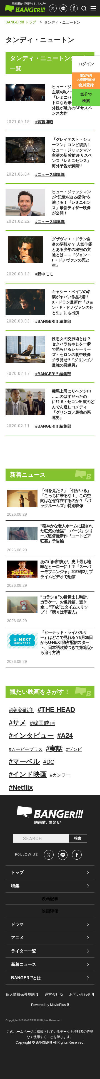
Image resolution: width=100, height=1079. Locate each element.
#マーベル (24, 761)
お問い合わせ (80, 994)
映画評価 (50, 911)
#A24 (65, 735)
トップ (17, 872)
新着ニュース (23, 964)
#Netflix (21, 787)
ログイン (86, 64)
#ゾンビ (74, 749)
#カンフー (60, 775)
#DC (48, 762)
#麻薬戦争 (21, 710)
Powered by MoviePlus (48, 1005)
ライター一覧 (23, 951)
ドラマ (17, 924)
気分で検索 (86, 97)
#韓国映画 (42, 723)
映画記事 (50, 898)
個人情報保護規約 (20, 994)
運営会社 (52, 994)
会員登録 (86, 80)
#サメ (17, 722)
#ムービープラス (25, 749)
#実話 (54, 748)
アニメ (17, 937)
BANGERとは (26, 977)
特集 (15, 885)
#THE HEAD (56, 709)
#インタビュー (31, 735)
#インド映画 (28, 774)
